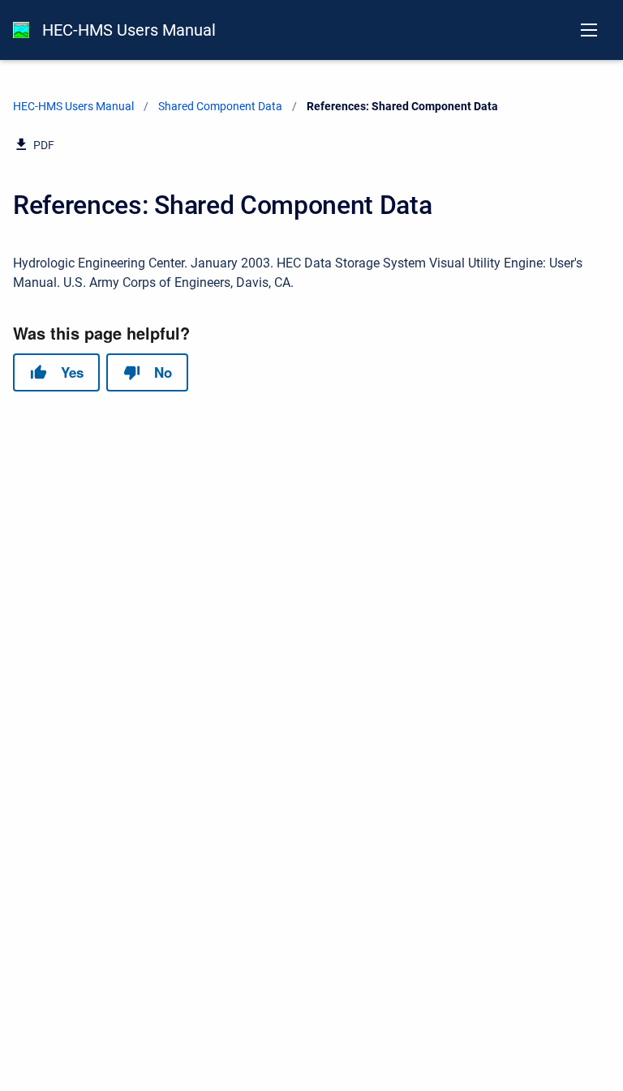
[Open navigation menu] (589, 30)
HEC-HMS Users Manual (129, 30)
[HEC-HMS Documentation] (21, 30)
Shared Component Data (220, 106)
